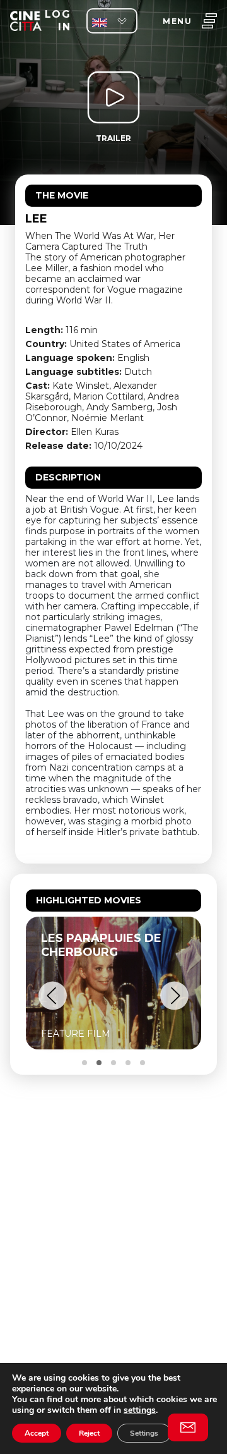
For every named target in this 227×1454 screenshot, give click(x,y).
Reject (89, 1433)
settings (140, 1410)
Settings (144, 1433)
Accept (37, 1433)
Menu (177, 21)
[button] (52, 996)
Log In (58, 20)
